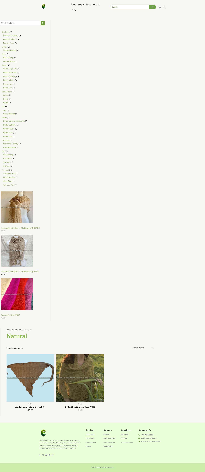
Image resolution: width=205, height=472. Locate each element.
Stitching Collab (109, 442)
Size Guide (125, 434)
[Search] (152, 7)
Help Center (90, 434)
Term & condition (127, 442)
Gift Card (124, 438)
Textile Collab (108, 446)
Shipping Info (91, 442)
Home (9, 329)
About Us (106, 434)
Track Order (90, 438)
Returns (89, 446)
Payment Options (109, 438)
